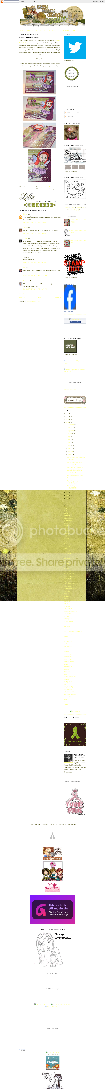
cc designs (67, 558)
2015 (67, 413)
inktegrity (66, 616)
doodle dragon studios (70, 589)
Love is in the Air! (72, 478)
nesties (66, 636)
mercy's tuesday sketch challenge (73, 631)
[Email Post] (54, 201)
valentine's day (68, 689)
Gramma (78, 208)
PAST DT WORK (64, 30)
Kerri (69, 210)
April (69, 445)
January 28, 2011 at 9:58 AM (35, 263)
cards (65, 556)
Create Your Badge (68, 311)
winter (65, 699)
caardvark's (67, 551)
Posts (68, 113)
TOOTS (74, 30)
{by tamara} (67, 704)
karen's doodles (68, 621)
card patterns (67, 553)
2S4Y (65, 508)
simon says (67, 671)
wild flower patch (69, 692)
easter (65, 594)
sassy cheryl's (67, 656)
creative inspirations (69, 576)
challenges (67, 561)
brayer (65, 548)
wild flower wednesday (70, 694)
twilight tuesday (68, 687)
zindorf (66, 702)
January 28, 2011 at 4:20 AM (35, 222)
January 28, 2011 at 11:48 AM (35, 276)
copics (65, 566)
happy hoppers (68, 609)
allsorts (66, 523)
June (69, 440)
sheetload (66, 669)
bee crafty (67, 538)
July (69, 437)
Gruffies (66, 513)
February (70, 451)
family (66, 599)
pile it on (66, 644)
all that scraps (68, 521)
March (69, 448)
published (66, 651)
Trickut (25, 238)
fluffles (66, 604)
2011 (67, 422)
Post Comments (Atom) (33, 301)
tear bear (66, 679)
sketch (65, 674)
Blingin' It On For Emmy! (29, 37)
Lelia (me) (76, 210)
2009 (67, 495)
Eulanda (25, 281)
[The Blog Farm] (75, 711)
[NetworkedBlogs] (75, 319)
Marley (25, 214)
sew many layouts (69, 661)
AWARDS (30, 30)
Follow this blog (75, 321)
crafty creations (68, 571)
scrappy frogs (68, 659)
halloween (67, 606)
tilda (65, 684)
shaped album (68, 666)
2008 (67, 498)
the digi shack (68, 682)
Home (40, 297)
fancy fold (67, 601)
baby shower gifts (69, 531)
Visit (69, 389)
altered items (67, 526)
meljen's (66, 629)
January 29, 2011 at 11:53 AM (35, 289)
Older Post (58, 297)
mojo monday (68, 634)
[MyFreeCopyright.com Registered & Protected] (75, 372)
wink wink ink (68, 697)
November (71, 425)
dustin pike (67, 591)
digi (65, 581)
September (71, 431)
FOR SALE (52, 30)
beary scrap (67, 536)
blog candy (67, 546)
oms (65, 639)
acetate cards (67, 515)
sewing (66, 664)
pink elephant (68, 646)
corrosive (66, 568)
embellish (66, 596)
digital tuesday (68, 586)
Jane (84, 208)
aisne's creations (68, 518)
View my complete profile (73, 775)
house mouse (67, 614)
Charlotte (66, 208)
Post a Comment (23, 294)
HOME (22, 30)
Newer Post (22, 297)
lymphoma (67, 626)
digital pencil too (69, 583)
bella (65, 541)
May (69, 443)
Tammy (25, 227)
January (70, 454)
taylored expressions (69, 677)
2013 (67, 416)
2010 (67, 492)
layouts (66, 624)
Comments (69, 116)
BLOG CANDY (40, 30)
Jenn (65, 210)
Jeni (24, 268)
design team (67, 578)
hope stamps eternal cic (70, 611)
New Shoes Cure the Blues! (75, 475)
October (70, 428)
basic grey (67, 533)
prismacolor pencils (69, 649)
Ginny (72, 208)
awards (66, 528)
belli (65, 543)
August (70, 434)
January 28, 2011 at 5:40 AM (35, 233)
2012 (67, 419)
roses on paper (68, 654)
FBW (65, 510)
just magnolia (68, 619)
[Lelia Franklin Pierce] (70, 309)
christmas (66, 563)
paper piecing (68, 641)
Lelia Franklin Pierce (69, 284)
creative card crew (69, 573)
